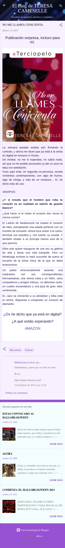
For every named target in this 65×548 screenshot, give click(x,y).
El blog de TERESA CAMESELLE (32, 8)
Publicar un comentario (16, 392)
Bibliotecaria (21, 362)
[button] (61, 25)
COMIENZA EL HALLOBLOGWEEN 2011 (28, 490)
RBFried (39, 536)
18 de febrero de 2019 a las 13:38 (30, 385)
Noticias (29, 349)
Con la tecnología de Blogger (34, 530)
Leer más (56, 444)
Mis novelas (15, 349)
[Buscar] (61, 6)
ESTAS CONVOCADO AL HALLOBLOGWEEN (18, 415)
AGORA (7, 454)
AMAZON (32, 328)
